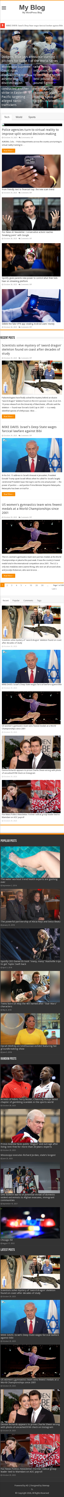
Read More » (8, 151)
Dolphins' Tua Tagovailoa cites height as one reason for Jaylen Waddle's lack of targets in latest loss (45, 93)
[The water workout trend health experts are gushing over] (30, 862)
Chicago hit (7, 1240)
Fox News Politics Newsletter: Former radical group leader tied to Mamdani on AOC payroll (28, 1470)
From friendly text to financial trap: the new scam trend (28, 189)
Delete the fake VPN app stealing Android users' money (28, 324)
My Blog (32, 7)
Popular (16, 600)
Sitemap (45, 1485)
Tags (39, 600)
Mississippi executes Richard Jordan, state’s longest (28, 1155)
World (19, 117)
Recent (6, 600)
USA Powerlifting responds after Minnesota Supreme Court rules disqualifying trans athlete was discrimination (16, 71)
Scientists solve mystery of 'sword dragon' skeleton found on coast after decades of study (32, 349)
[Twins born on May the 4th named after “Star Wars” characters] (30, 986)
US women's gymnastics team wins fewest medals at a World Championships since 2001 (32, 509)
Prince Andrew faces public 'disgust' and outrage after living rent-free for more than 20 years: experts (29, 1145)
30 (42, 585)
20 (36, 585)
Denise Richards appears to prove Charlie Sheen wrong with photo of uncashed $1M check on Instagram (30, 1426)
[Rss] (32, 1489)
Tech (6, 117)
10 (31, 585)
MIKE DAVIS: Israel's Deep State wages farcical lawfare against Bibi (32, 684)
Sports (32, 117)
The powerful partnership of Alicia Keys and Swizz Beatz (30, 921)
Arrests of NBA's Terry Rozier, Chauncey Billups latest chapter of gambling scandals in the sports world (29, 1100)
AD (27, 1485)
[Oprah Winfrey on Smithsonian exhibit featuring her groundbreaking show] (30, 1029)
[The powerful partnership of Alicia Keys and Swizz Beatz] (30, 904)
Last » (54, 589)
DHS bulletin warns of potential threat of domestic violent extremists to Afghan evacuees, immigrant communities (28, 1197)
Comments (28, 600)
